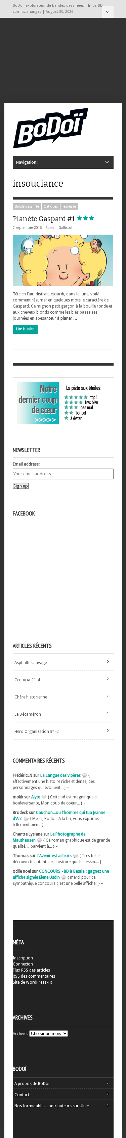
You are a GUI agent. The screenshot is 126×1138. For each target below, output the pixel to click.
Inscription (23, 958)
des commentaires (34, 976)
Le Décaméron (27, 714)
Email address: (26, 464)
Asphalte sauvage (30, 662)
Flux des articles (31, 970)
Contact (21, 1094)
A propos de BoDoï (31, 1083)
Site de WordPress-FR (32, 982)
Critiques (51, 206)
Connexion (23, 964)
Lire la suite (25, 329)
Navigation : (108, 12)
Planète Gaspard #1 (44, 219)
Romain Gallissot (59, 228)
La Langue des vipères (60, 775)
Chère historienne (30, 697)
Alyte (35, 797)
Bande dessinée (27, 206)
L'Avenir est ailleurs (54, 855)
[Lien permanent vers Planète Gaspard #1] (63, 260)
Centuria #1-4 (27, 680)
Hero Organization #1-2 (36, 731)
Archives (20, 1033)
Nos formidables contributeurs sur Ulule (51, 1106)
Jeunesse (69, 206)
